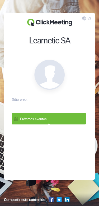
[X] (59, 199)
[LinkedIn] (67, 199)
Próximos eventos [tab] (33, 119)
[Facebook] (51, 199)
